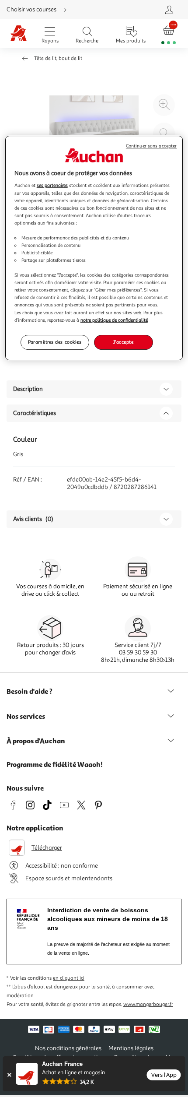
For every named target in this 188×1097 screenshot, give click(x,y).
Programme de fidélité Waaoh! (55, 764)
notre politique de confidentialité (114, 320)
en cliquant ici (68, 978)
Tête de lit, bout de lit (58, 58)
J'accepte (123, 342)
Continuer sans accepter (151, 146)
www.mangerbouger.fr (148, 1004)
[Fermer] (9, 1075)
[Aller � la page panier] (169, 34)
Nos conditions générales (68, 1048)
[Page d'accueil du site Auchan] (18, 33)
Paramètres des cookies (55, 342)
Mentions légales (130, 1048)
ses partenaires (52, 186)
